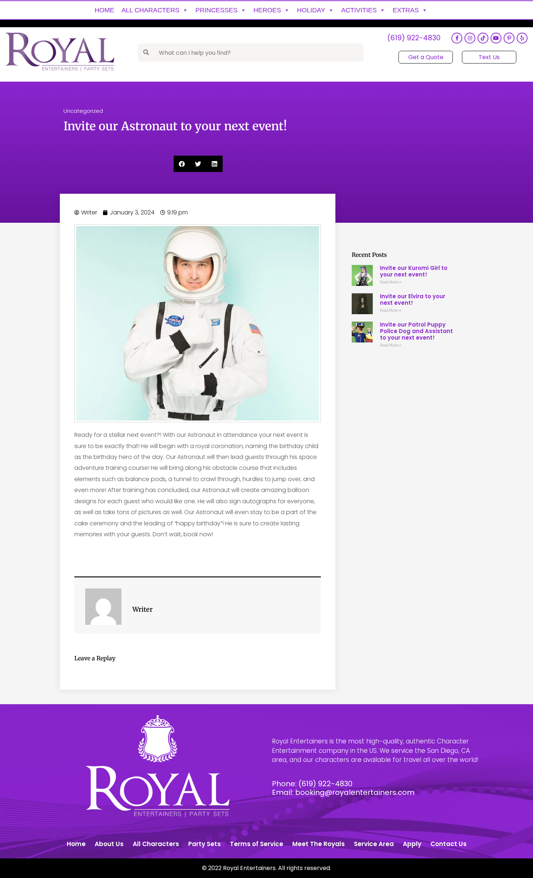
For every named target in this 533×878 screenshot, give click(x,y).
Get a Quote (425, 57)
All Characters (150, 10)
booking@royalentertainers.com (354, 792)
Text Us (489, 57)
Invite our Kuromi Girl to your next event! (413, 271)
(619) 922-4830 (414, 38)
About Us (109, 844)
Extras (406, 10)
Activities (359, 10)
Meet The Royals (318, 844)
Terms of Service (256, 844)
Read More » (390, 282)
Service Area (374, 844)
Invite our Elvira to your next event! (412, 299)
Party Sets (204, 844)
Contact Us (448, 844)
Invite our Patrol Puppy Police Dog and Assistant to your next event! (416, 331)
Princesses (216, 10)
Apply (412, 844)
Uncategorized (83, 111)
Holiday (311, 10)
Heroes (267, 10)
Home (104, 10)
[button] (182, 164)
